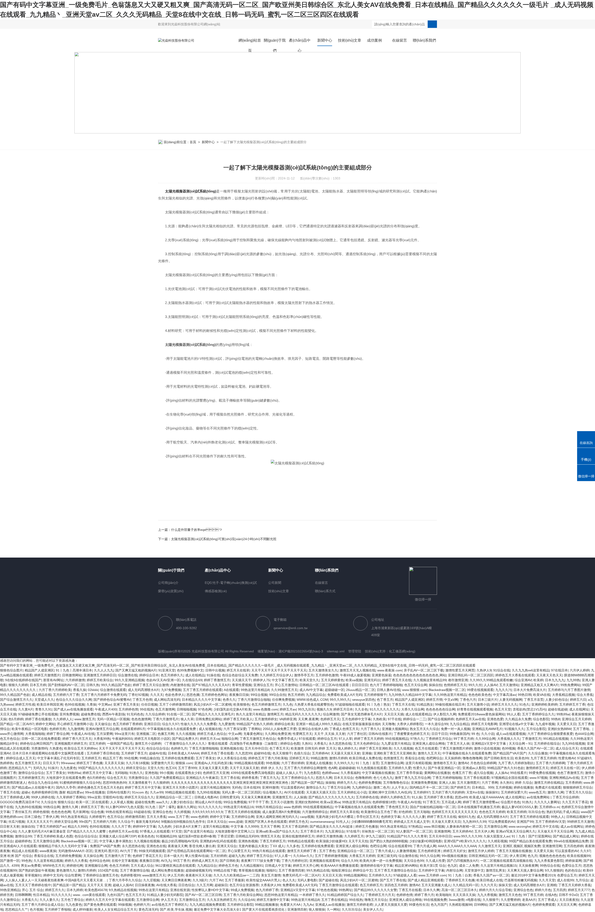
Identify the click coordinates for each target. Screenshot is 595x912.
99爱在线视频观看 (480, 690)
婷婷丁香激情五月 (217, 680)
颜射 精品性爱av (71, 792)
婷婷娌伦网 (74, 865)
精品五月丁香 (112, 758)
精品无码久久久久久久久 (303, 714)
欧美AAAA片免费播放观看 (339, 865)
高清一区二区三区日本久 (459, 890)
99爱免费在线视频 (542, 773)
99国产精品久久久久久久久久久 (101, 768)
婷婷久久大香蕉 (76, 860)
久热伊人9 (483, 670)
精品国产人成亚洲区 (39, 670)
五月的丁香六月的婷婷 (448, 792)
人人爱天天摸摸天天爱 (390, 904)
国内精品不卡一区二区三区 (429, 787)
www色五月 (537, 792)
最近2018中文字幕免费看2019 (533, 875)
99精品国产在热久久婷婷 (254, 724)
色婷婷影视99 (130, 875)
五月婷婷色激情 (326, 675)
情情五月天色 (270, 836)
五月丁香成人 (547, 900)
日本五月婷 (38, 685)
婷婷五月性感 (25, 704)
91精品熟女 (424, 704)
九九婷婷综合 (361, 787)
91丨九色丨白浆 (459, 875)
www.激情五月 (84, 719)
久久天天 (156, 695)
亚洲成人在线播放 (319, 763)
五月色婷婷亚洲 (429, 851)
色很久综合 (302, 753)
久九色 (287, 704)
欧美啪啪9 (443, 895)
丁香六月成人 (384, 851)
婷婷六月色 (543, 890)
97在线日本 (559, 670)
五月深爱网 (104, 734)
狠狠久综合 (66, 802)
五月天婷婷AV (462, 831)
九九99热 (573, 680)
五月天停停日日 (256, 748)
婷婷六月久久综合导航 (495, 890)
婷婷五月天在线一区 (565, 768)
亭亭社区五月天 (367, 817)
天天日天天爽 (566, 904)
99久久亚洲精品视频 (129, 680)
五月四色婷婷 (573, 846)
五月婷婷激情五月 (31, 778)
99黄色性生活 (419, 904)
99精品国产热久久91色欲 (505, 768)
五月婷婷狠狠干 (375, 695)
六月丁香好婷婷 (292, 763)
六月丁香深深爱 (234, 729)
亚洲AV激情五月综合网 (102, 729)
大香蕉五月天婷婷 (362, 856)
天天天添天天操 (464, 895)
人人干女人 (399, 787)
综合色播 (97, 812)
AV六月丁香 (128, 851)
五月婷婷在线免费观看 (177, 758)
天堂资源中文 (474, 870)
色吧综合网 (378, 846)
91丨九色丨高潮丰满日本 (74, 670)
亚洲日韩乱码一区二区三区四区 (470, 675)
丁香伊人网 (51, 817)
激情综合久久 (315, 787)
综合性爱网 (73, 875)
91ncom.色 (140, 792)
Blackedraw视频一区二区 (447, 690)
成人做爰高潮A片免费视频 (281, 812)
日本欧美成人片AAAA (183, 753)
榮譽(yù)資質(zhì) (171, 591)
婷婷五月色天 (298, 821)
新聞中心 (324, 40)
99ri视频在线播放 (454, 856)
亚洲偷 (367, 753)
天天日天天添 (332, 875)
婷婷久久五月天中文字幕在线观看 (110, 900)
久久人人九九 (103, 670)
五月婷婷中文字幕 (431, 870)
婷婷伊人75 (261, 680)
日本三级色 (32, 817)
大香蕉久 (320, 743)
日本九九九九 (555, 680)
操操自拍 (435, 685)
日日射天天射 (10, 826)
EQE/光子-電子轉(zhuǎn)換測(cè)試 (231, 583)
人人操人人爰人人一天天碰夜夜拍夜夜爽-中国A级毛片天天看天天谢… (56, 880)
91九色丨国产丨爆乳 (160, 807)
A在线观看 (231, 690)
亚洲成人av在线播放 (330, 904)
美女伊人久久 (373, 909)
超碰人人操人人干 (289, 773)
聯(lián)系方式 (325, 591)
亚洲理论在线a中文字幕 (516, 724)
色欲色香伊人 (175, 695)
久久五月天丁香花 (575, 802)
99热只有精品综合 (268, 807)
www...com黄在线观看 (89, 895)
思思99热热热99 (114, 782)
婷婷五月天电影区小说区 (152, 738)
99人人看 (513, 714)
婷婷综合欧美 (284, 724)
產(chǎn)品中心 (300, 45)
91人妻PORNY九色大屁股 (124, 807)
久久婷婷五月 (354, 836)
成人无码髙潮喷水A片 (143, 690)
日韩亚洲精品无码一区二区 (488, 856)
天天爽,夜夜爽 (308, 719)
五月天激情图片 (468, 782)
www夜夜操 (48, 851)
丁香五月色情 (142, 699)
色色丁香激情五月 (570, 773)
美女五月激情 (271, 875)
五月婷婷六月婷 (104, 821)
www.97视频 (538, 778)
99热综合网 (51, 807)
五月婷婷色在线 (367, 797)
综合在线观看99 (399, 846)
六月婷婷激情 (75, 680)
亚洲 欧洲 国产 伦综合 (16, 856)
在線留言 (399, 40)
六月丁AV (216, 880)
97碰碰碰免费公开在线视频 (38, 714)
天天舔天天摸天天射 (345, 753)
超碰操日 (221, 885)
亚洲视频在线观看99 (324, 860)
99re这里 (94, 797)
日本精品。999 (483, 787)
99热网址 (345, 890)
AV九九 (166, 860)
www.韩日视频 (434, 826)
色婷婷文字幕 (390, 817)
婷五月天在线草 (238, 670)
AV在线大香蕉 (166, 885)
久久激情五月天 (489, 846)
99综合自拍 (277, 695)
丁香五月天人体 (458, 743)
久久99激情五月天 (284, 690)
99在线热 (146, 709)
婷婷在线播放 (523, 787)
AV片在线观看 (294, 792)
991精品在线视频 (555, 738)
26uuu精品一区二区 (360, 690)
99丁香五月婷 (463, 738)
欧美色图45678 (96, 890)
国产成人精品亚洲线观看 (425, 880)
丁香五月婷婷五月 (273, 841)
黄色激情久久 (66, 870)
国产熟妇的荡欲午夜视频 (36, 870)
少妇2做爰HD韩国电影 (425, 841)
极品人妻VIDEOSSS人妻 (519, 807)
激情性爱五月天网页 (460, 670)
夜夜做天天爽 (177, 846)
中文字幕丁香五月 (285, 680)
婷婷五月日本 (343, 709)
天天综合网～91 (520, 743)
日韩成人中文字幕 (278, 865)
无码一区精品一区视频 (113, 719)
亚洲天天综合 (227, 846)
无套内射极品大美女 (253, 846)
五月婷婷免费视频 (68, 856)
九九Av (308, 904)
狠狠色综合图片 (11, 670)
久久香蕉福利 (350, 773)
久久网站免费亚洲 (278, 734)
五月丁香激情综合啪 (134, 870)
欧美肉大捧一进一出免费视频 (381, 860)
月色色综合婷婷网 (483, 763)
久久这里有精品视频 (48, 860)
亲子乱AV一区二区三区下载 (423, 670)
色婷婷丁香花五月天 (147, 856)
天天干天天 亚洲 (99, 885)
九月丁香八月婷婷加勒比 (516, 763)
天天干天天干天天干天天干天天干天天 (279, 670)
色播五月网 (166, 734)
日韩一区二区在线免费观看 (40, 738)
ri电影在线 (473, 900)
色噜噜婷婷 (363, 778)
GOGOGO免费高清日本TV (19, 802)
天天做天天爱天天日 (446, 821)
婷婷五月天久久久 (504, 704)
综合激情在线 (127, 675)
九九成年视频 (545, 724)
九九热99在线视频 (28, 807)
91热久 (527, 802)
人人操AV (490, 685)
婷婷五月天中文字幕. (98, 773)
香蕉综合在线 (414, 758)
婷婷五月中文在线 (545, 826)
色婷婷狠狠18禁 (384, 802)
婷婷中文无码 (53, 875)
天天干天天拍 (358, 841)
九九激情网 (75, 729)
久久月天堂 (547, 880)
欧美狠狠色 (241, 704)
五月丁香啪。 (582, 729)
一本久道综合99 (436, 724)
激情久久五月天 (429, 753)
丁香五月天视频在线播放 (514, 851)
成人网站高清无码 (167, 699)
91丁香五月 (431, 802)
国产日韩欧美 (229, 860)
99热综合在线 (550, 865)
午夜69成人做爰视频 (355, 675)
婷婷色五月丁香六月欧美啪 (267, 758)
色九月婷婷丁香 (267, 890)
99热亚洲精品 (10, 890)
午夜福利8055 (122, 738)
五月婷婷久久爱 (399, 768)
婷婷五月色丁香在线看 (217, 753)
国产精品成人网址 (566, 836)
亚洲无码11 (372, 680)
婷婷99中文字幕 (144, 826)
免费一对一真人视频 (455, 729)
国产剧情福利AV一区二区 (66, 685)
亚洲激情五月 (282, 797)
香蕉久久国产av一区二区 (491, 875)
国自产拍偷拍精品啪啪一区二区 (433, 807)
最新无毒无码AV (147, 821)
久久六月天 (488, 885)
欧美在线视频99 (578, 856)
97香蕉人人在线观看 (155, 831)
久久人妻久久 (49, 900)
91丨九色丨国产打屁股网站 (531, 836)
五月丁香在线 (230, 778)
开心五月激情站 (286, 685)
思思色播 (192, 695)
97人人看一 (282, 856)
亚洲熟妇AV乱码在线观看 (218, 841)
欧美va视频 (354, 680)
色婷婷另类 (57, 729)
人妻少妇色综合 (556, 699)
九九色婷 (164, 826)
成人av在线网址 (571, 826)
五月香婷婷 (573, 782)
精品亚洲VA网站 (406, 865)
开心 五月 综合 (32, 890)
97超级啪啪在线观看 (350, 704)
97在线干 (353, 831)
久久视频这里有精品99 (429, 680)
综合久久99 (349, 860)
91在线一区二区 (178, 714)
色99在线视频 (75, 704)
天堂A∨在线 (475, 792)
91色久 (524, 704)
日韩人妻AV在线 (388, 690)
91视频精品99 (166, 836)
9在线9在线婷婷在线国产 (23, 680)
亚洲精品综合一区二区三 (174, 797)
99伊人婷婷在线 (42, 797)
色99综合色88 (99, 860)
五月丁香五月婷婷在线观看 (202, 690)
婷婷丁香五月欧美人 (238, 719)
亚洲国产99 (525, 821)
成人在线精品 (195, 675)
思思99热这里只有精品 (280, 895)
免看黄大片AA (290, 904)
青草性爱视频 (241, 685)
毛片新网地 (81, 812)
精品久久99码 (78, 826)
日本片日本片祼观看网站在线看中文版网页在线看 (48, 753)
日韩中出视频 (215, 670)
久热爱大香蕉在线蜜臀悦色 (313, 704)
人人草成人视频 (121, 802)
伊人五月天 (169, 900)
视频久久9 (324, 709)
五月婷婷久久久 (380, 875)
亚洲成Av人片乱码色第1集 (213, 763)
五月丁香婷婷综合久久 (538, 714)
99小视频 (166, 773)
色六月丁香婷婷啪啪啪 (386, 685)
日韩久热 (92, 685)
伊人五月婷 (175, 875)
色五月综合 (115, 817)
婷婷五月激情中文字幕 (273, 900)
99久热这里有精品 (74, 817)
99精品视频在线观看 (249, 763)
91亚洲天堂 (166, 670)
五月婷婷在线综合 (547, 743)
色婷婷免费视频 (369, 782)
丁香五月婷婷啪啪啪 (447, 778)
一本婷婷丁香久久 (312, 895)
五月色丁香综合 (72, 900)
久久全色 (361, 709)
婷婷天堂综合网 (65, 821)
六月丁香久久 (370, 729)
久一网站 (333, 909)
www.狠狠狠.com (414, 690)
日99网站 (480, 904)
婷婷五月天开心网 (306, 865)
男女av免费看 (31, 865)
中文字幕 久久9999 (244, 826)
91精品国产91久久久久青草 (407, 836)
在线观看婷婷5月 (133, 729)
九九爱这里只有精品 (395, 743)
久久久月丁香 (121, 826)
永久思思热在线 (340, 743)
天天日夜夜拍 (569, 900)
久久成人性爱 (435, 860)
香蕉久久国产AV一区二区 (535, 748)
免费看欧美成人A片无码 (344, 695)
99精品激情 (319, 758)
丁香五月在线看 (410, 890)
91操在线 (213, 675)
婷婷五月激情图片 (47, 675)
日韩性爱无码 (229, 797)
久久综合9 (48, 802)
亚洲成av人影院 (473, 768)
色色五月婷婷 (119, 865)
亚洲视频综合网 (96, 865)
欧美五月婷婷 (516, 812)
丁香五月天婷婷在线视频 (242, 812)
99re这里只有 (124, 734)
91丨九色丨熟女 (378, 704)
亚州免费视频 (69, 714)
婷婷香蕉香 (250, 778)
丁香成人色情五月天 (344, 729)
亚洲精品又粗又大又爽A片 (540, 685)
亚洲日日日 (152, 724)
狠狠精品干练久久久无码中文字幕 (63, 846)
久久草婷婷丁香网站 (71, 797)
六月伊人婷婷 (579, 670)
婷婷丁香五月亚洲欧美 (375, 748)
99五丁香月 (181, 860)
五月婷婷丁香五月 (134, 753)
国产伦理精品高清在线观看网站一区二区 (196, 851)
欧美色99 (522, 758)
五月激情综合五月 (192, 900)
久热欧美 (379, 719)
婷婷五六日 (578, 699)
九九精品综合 (315, 695)
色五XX (170, 768)
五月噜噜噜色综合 (396, 782)
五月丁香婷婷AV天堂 (550, 821)
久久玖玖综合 (351, 909)
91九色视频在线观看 (372, 768)
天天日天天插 (393, 714)
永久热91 (506, 782)
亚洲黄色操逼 (381, 675)
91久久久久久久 (209, 807)
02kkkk (93, 690)
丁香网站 (254, 729)
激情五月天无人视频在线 (357, 670)
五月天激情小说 (478, 704)
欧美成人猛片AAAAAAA (486, 797)
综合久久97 (170, 724)
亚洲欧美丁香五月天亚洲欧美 (395, 753)
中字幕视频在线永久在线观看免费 (172, 729)
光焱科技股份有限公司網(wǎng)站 (195, 24)
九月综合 (581, 880)
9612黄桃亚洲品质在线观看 (175, 865)
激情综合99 (23, 836)
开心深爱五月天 (239, 851)
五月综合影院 (536, 729)
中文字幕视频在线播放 (378, 773)
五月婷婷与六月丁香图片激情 (569, 690)
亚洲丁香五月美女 (126, 704)
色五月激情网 (165, 709)
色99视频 (508, 748)
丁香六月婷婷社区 (294, 860)
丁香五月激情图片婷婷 (456, 748)
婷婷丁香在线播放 (38, 719)
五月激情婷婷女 (266, 719)
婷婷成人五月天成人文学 (412, 821)
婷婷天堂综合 (135, 768)
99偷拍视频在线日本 (450, 704)
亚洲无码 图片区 (106, 851)
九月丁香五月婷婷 (543, 758)
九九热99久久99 (474, 821)
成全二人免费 (469, 865)
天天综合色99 (414, 860)
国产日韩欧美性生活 (498, 758)
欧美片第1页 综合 (433, 865)
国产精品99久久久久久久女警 (375, 890)
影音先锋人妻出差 (202, 846)
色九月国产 (439, 904)
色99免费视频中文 (190, 670)
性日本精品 (41, 895)
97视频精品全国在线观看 (509, 778)
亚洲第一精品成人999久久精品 (318, 724)
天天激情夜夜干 (139, 782)
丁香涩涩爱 (225, 836)
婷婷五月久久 (55, 890)
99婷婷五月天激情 (580, 821)
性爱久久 (419, 768)
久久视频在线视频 (147, 841)
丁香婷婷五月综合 (439, 738)
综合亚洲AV (523, 680)
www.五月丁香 (178, 817)
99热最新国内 (459, 734)
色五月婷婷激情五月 (266, 704)
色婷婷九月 (179, 748)
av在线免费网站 (539, 797)
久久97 (585, 851)
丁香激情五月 (531, 738)
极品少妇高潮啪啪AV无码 (180, 841)
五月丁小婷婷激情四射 (175, 704)
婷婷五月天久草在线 (344, 812)
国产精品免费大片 (185, 738)
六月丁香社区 (357, 734)
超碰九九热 (236, 856)
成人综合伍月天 (566, 748)
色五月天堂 (503, 709)
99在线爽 (131, 758)
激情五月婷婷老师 (360, 904)
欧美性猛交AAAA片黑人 (263, 880)
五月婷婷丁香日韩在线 (103, 753)
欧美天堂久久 (309, 680)
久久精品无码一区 (466, 885)
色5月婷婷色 (96, 778)
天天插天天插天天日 (320, 792)
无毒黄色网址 (253, 734)
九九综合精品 (459, 724)
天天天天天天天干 (39, 821)
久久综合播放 (538, 753)
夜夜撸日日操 (239, 695)
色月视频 (36, 909)
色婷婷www (330, 773)
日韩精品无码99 (247, 836)
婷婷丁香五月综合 (260, 856)
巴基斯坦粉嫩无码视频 (520, 880)
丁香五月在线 (10, 792)
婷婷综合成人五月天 (20, 758)
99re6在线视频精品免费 (571, 841)
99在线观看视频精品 (318, 807)
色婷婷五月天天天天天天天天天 (454, 812)
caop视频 (307, 817)
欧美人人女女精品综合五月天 (115, 909)
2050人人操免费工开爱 (279, 729)
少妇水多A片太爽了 (187, 826)
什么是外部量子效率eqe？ (196, 530)
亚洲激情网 (442, 831)
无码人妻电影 (307, 880)
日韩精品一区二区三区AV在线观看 (324, 685)
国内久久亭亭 (66, 787)
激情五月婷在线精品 (548, 782)
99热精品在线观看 (301, 841)
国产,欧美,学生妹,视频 (176, 909)
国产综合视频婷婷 (441, 719)
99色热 (26, 860)
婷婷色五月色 (228, 865)
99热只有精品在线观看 (268, 851)
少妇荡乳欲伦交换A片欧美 (232, 709)
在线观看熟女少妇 (188, 773)
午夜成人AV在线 (83, 734)
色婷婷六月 (141, 904)
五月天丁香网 (270, 826)
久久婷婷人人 (63, 719)
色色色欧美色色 (479, 695)
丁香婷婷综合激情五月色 (101, 875)
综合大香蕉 (585, 695)
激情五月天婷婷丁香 (302, 851)
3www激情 (456, 900)
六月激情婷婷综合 (315, 812)
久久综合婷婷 (155, 714)
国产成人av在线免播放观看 (73, 709)
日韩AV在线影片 (380, 734)
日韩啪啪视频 (186, 709)
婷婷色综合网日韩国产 (36, 743)
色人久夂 (288, 880)
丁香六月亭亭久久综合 (125, 880)
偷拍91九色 (466, 817)
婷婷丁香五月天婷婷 (368, 738)
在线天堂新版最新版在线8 (361, 724)
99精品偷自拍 (149, 758)
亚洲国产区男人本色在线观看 (266, 821)
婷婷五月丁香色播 (89, 763)
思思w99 (461, 797)
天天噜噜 (388, 724)
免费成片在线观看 (548, 787)
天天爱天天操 (543, 851)
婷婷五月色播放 (366, 826)
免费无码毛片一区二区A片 (301, 875)
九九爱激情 (226, 724)
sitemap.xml (335, 651)
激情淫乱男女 (495, 870)
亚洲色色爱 (495, 719)
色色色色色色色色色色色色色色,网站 (419, 675)
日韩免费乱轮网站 (208, 719)
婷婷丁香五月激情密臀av (481, 802)
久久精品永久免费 (518, 719)
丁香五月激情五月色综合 (257, 738)
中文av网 (234, 734)
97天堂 (177, 831)
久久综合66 (246, 900)
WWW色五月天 (54, 865)
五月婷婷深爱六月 (514, 792)
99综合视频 (259, 695)
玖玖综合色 (536, 812)
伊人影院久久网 (444, 714)
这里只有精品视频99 (215, 787)
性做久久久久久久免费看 (198, 724)
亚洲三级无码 (387, 856)
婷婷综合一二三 (414, 719)
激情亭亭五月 (304, 675)
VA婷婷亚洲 (287, 719)
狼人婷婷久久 (347, 748)
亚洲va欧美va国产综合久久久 (277, 831)
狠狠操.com (183, 763)
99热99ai (563, 714)
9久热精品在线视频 (123, 890)
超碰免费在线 (90, 714)
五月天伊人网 (484, 831)
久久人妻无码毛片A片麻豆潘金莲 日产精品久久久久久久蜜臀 (62, 831)
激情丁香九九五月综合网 (412, 778)
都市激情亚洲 (458, 680)
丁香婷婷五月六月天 (379, 895)
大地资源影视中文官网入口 (234, 831)
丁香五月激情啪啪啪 (203, 748)
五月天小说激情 (281, 802)
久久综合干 (126, 821)
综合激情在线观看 (113, 690)
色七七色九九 (383, 778)
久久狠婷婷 (161, 782)
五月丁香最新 (234, 880)
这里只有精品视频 (216, 826)
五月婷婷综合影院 (240, 904)
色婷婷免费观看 (543, 904)
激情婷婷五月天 (537, 768)
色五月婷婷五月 (371, 885)
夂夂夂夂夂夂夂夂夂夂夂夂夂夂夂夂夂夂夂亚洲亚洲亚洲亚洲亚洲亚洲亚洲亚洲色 (230, 782)
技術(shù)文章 (349, 40)
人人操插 (300, 797)
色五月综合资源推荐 (244, 885)
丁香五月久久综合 (578, 792)
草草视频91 (33, 875)
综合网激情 (331, 714)
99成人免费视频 (242, 890)
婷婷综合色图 (290, 743)
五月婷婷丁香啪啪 (58, 909)
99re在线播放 (95, 792)
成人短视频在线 (210, 729)
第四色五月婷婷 (395, 885)
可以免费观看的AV (501, 821)
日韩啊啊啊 (23, 895)
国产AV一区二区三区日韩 (203, 895)
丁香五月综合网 (338, 787)
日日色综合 (186, 885)
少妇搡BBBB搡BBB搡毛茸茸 (371, 821)
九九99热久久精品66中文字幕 (410, 695)
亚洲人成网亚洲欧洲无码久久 (277, 817)
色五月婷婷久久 (172, 675)
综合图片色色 (510, 802)
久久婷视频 (182, 812)
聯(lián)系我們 (424, 40)
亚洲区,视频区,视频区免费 (521, 846)
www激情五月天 (153, 875)
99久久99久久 (340, 699)
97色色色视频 (327, 890)
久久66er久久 (303, 856)
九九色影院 (312, 773)
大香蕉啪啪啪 (35, 734)
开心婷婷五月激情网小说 (75, 724)
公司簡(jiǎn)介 (168, 583)
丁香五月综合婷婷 (565, 797)
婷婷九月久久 (347, 782)
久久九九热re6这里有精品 (530, 670)
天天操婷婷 (452, 758)
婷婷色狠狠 (41, 812)
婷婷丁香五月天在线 (396, 680)
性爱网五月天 (302, 734)
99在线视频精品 (396, 738)
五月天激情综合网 (46, 841)
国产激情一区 (10, 860)
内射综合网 (454, 870)
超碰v (25, 792)
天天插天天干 (241, 680)
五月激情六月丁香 (118, 856)
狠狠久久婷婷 (18, 685)
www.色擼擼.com (265, 709)
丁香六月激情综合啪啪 (254, 699)
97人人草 (345, 738)
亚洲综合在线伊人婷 (312, 729)
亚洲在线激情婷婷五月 (298, 836)
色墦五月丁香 (462, 773)
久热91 (307, 743)
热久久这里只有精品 (250, 714)
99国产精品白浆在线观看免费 (530, 841)
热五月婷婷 (296, 695)
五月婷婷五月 (91, 758)
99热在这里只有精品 (153, 890)
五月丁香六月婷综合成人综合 (42, 904)
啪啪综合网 (229, 738)
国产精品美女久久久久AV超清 (332, 826)
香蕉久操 (79, 690)
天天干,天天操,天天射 (329, 734)
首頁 (193, 142)
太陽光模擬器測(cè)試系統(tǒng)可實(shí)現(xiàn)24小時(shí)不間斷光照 (223, 539)
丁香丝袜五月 (21, 812)
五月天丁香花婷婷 (295, 826)
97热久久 (417, 738)
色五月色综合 (10, 738)
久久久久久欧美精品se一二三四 (236, 875)
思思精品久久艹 (19, 768)
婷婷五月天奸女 (454, 851)
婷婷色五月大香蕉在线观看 (514, 675)
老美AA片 (529, 900)
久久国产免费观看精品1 (167, 778)
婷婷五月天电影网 (484, 724)
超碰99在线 (262, 753)
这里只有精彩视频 (418, 763)
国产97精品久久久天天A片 (211, 685)
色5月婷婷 (15, 719)
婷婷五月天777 (579, 890)
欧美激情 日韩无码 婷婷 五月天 (313, 748)
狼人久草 (187, 719)
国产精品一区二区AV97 (17, 724)
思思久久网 (324, 778)
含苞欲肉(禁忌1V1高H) (529, 709)
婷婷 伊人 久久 (271, 768)
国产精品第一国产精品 (307, 782)
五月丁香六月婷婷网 (550, 763)
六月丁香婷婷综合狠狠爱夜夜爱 (550, 734)
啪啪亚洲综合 (341, 870)
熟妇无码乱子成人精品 (562, 812)
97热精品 (415, 826)
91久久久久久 (61, 895)
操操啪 (330, 782)
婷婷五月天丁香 (92, 807)
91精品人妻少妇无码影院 (165, 895)
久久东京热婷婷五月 (221, 900)
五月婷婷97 (421, 792)
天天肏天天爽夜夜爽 (255, 797)
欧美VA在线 (541, 695)
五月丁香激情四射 (291, 870)
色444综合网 (584, 734)
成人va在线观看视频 (511, 734)
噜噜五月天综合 (375, 900)
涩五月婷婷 (97, 743)
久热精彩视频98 (460, 904)
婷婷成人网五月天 (205, 860)
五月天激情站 (509, 685)
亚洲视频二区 (146, 734)
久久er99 (156, 792)
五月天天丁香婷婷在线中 (33, 885)
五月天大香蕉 (156, 817)
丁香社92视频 (138, 695)
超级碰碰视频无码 (198, 870)
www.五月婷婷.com (432, 875)
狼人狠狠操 (317, 909)
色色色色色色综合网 (440, 709)
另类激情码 (39, 748)
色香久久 (229, 699)
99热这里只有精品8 (255, 690)
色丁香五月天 (279, 748)
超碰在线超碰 (557, 709)
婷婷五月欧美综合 (100, 680)
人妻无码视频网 (510, 699)
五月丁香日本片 (311, 831)
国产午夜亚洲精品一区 (444, 768)
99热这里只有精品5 (356, 802)
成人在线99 (565, 880)
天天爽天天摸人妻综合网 (525, 870)
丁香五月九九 (269, 778)
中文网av (104, 704)
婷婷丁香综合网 (57, 734)
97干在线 (394, 719)
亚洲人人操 (447, 782)
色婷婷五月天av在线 (470, 719)
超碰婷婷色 (23, 841)
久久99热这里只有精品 (449, 695)
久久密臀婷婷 (510, 900)
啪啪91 (271, 870)
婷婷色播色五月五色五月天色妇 (100, 787)
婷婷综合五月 (327, 738)
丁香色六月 (468, 699)
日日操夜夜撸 (144, 885)
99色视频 (272, 763)
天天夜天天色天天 (549, 675)
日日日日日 (360, 685)
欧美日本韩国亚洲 (50, 704)
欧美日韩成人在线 (489, 880)
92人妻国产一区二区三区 (414, 831)
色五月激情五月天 (28, 763)
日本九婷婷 (74, 890)
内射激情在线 (180, 685)
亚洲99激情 (270, 787)
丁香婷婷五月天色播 (460, 880)
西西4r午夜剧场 (113, 714)
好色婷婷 (405, 812)
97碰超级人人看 (404, 875)
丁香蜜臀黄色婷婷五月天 (412, 734)
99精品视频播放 (266, 904)
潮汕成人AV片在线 (208, 802)
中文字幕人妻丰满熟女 (115, 841)
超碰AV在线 (157, 753)
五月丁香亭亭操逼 (409, 773)
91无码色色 (135, 714)
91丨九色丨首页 (367, 763)
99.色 (475, 734)
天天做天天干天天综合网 (555, 831)
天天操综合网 (93, 856)
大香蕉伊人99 (271, 885)
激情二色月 (381, 787)
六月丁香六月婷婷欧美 (55, 690)
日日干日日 (439, 734)
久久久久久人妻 (413, 817)
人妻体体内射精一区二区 (464, 826)
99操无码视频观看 (152, 851)
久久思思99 (243, 753)
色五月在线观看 (426, 748)
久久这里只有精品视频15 (498, 865)
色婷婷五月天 (330, 719)
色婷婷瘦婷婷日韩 (44, 792)
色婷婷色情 (404, 895)
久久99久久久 (344, 763)
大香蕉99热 (101, 738)
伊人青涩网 (517, 856)
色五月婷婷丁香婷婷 (127, 724)
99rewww (68, 763)
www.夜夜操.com (389, 670)
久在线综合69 (192, 680)
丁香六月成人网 (424, 846)
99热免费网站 (570, 685)
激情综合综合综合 (31, 773)
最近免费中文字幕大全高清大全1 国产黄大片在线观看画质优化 (239, 909)
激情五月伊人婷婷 (481, 851)
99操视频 (125, 904)
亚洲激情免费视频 (424, 782)
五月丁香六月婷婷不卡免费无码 (103, 695)
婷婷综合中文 (362, 870)
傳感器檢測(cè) (216, 591)
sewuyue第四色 (363, 699)
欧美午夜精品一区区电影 (29, 729)
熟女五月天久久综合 (424, 729)
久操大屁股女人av (496, 836)
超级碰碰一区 (334, 690)
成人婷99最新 (83, 909)
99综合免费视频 (235, 802)
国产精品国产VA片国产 (509, 753)
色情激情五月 (393, 758)
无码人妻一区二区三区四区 (241, 792)
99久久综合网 (430, 856)
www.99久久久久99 (467, 836)
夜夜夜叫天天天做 (198, 875)
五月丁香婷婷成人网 (14, 797)
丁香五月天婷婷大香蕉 (574, 885)
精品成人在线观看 (25, 851)
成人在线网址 (579, 709)
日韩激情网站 (72, 675)
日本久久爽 (431, 890)
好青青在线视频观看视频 (475, 709)
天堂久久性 (155, 768)
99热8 (555, 719)
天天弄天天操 (114, 763)
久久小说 (487, 734)
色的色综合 (573, 870)
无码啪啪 (121, 773)
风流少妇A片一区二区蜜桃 (212, 704)
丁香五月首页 (533, 699)
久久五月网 (204, 885)
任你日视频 (149, 704)
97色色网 (205, 709)
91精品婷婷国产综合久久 (345, 895)
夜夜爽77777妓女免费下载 (260, 860)
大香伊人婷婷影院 (410, 724)
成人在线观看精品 (418, 714)
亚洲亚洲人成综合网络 (428, 743)
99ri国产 (85, 821)
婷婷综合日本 (149, 675)
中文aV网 (451, 699)
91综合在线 (501, 670)
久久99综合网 (485, 738)
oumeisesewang (322, 821)
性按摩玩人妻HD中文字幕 (210, 890)
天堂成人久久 (44, 699)
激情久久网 (555, 792)
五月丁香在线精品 (334, 900)
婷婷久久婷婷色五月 (395, 797)
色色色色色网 (61, 812)
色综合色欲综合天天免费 (240, 675)
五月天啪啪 (421, 812)
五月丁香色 (327, 851)
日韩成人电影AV (206, 797)
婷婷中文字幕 (219, 817)
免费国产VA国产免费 (105, 846)
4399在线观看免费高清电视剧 (252, 773)
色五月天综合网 (415, 685)
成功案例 (374, 40)
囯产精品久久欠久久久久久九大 (331, 797)
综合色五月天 (116, 778)
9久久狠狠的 (554, 870)
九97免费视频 (171, 690)
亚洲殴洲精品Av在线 (564, 778)
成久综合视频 (483, 773)
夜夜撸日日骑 (149, 860)
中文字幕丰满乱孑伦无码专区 (58, 758)
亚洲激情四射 (297, 909)
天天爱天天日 (566, 724)
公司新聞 (274, 583)
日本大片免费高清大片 (529, 690)
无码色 (236, 787)
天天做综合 (103, 724)
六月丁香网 (490, 782)
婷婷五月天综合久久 (139, 797)
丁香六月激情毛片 (166, 719)
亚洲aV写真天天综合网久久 (516, 831)
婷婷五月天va (210, 738)
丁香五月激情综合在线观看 (338, 885)
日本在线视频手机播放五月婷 (478, 807)
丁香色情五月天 (396, 807)
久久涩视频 (151, 880)
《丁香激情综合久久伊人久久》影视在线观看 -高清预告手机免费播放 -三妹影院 (220, 743)
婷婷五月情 (434, 699)
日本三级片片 (487, 699)
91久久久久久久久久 (384, 709)
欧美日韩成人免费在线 (365, 758)
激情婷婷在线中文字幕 (376, 865)
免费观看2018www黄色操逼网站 (481, 714)
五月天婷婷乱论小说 (352, 792)
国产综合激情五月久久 (16, 699)
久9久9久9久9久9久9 (207, 812)
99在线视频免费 (435, 900)
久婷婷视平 (97, 817)
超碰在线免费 (144, 802)
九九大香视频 (487, 895)
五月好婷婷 (218, 856)
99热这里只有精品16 (238, 807)
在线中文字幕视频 (125, 860)
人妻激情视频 (406, 851)
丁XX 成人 (277, 846)
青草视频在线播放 (251, 870)
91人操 (417, 797)
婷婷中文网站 (45, 724)
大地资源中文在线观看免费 (65, 778)
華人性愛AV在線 (196, 856)
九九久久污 (503, 690)
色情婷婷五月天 (455, 685)
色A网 (332, 768)
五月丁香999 (187, 768)
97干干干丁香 (258, 802)
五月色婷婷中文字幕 (356, 719)
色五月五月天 (135, 895)
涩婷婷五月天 (299, 758)
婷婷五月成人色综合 (211, 734)
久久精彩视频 (497, 841)
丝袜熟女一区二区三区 (378, 831)
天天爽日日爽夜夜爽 (176, 880)
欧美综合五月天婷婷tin (80, 748)
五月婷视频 (504, 787)
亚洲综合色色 (162, 812)
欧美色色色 (146, 836)
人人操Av (501, 773)
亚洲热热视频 (248, 841)
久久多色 (292, 846)
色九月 (532, 856)
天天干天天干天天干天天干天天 (121, 748)
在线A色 (551, 895)
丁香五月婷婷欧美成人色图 (53, 836)
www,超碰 (235, 821)
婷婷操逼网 (573, 860)
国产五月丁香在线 (393, 880)
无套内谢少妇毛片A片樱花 (335, 817)
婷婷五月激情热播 (329, 836)
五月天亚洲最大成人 (436, 885)
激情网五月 (275, 714)
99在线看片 (518, 773)
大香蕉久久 (29, 900)
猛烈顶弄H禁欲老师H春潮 (196, 836)
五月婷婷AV (320, 753)
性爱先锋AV (566, 758)
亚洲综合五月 (263, 685)
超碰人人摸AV (123, 885)
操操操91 (492, 792)
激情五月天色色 (510, 895)
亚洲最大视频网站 (395, 729)
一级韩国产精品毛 (120, 743)
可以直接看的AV (292, 787)
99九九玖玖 (306, 709)
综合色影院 (541, 719)
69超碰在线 (142, 812)
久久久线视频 (185, 734)
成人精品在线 (41, 695)
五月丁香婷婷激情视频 (331, 856)
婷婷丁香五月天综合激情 (151, 685)
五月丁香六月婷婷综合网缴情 (305, 768)
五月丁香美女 (205, 758)
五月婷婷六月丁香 (66, 695)
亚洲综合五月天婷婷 (576, 719)
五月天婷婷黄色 (332, 680)
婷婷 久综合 (523, 782)
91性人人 (342, 821)
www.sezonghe (520, 826)
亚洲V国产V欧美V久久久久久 (465, 841)
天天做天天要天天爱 (213, 768)
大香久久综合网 (412, 709)
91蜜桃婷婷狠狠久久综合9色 (80, 782)
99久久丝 (475, 685)
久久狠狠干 (491, 900)
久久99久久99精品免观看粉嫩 (491, 680)
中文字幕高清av (504, 695)
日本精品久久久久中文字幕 (201, 699)
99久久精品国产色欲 (116, 685)
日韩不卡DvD (568, 895)
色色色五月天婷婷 (492, 812)
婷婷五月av (288, 709)
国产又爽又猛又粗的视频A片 (135, 670)
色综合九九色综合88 (43, 782)
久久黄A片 (25, 709)
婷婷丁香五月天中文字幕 (143, 787)
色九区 (452, 865)
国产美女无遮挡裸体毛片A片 (361, 714)
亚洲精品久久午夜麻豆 (202, 778)
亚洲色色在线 (156, 846)
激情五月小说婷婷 (148, 743)
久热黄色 (55, 748)
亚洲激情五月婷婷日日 (99, 675)
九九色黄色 (68, 768)
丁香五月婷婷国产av (51, 826)
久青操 (91, 704)
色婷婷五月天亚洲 (216, 773)
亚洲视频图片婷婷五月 (70, 743)
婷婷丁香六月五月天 (77, 738)
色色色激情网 (141, 719)
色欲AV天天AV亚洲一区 (163, 680)
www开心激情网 (11, 734)
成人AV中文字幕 (311, 690)
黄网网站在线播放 (437, 773)
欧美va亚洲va (330, 802)
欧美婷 (538, 680)
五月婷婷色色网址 (214, 695)
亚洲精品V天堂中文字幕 (489, 743)
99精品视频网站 (355, 875)
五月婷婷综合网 (242, 817)
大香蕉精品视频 (563, 695)
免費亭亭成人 (287, 738)
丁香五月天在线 (403, 704)
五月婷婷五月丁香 (572, 704)
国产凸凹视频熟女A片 (462, 860)
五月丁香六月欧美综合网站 (242, 895)
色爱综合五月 (571, 865)
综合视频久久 (272, 792)
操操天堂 (505, 885)
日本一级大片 (173, 856)
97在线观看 (307, 738)
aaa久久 (162, 802)
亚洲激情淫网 (552, 846)
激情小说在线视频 (487, 748)
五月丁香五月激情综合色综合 (395, 870)
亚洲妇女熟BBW (559, 729)
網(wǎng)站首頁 (249, 45)
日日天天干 (51, 763)
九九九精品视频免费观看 (207, 904)
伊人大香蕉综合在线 (231, 758)
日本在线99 (251, 787)
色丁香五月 (385, 699)
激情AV (463, 763)
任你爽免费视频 (283, 699)
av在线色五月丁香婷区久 (170, 904)
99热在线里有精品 (119, 812)
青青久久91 (43, 709)
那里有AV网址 (53, 680)
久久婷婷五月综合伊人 (276, 675)
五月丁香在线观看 (476, 778)
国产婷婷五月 (460, 787)
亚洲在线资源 (180, 890)
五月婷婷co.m (549, 807)
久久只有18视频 (137, 763)
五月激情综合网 (392, 763)
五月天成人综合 (142, 865)
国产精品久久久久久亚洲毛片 (213, 714)
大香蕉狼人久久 (508, 738)
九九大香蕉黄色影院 (548, 860)
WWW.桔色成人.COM (312, 699)
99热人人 (557, 817)
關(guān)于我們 (275, 45)
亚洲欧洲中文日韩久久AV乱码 (389, 792)
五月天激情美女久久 (323, 670)
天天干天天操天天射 (244, 768)
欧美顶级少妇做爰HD (331, 841)
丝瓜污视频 (16, 821)
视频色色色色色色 (552, 856)
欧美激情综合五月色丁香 (379, 812)
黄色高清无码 (148, 909)
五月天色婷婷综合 (366, 743)
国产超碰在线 (328, 880)
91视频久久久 (514, 729)
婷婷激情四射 (135, 817)
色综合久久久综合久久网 (74, 699)
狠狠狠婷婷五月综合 (577, 787)
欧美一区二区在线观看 (92, 802)
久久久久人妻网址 (547, 802)
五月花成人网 (451, 802)
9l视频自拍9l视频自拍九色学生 (183, 821)
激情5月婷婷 (338, 758)
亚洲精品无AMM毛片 (487, 729)
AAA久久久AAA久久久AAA (457, 846)
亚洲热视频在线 (231, 748)
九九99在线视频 (573, 743)
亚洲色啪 (151, 773)
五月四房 (559, 890)
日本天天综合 (343, 778)
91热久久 (136, 773)
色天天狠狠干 (282, 753)
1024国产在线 (108, 870)
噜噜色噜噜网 (472, 758)
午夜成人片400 (106, 709)
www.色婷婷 (292, 807)
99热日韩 (524, 695)
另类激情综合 (138, 778)
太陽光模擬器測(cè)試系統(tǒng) (190, 191)
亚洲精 (551, 885)
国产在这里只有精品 (198, 831)
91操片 (53, 768)
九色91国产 (115, 895)
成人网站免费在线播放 (167, 870)
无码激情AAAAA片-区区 (75, 851)
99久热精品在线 (318, 870)
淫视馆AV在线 (112, 797)
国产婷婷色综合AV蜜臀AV (112, 699)
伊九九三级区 (375, 836)
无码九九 (39, 768)
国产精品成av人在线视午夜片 (33, 787)
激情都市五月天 (444, 763)
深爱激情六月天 (162, 763)
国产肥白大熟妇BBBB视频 (388, 841)
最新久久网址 (186, 807)
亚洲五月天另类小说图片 (180, 787)
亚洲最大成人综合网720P (117, 836)
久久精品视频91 (251, 865)
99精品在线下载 (225, 870)
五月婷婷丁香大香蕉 (438, 797)
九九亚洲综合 (334, 831)
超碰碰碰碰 (347, 768)
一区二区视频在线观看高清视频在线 (506, 860)
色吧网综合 (434, 758)
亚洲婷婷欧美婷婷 (544, 704)
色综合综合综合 (157, 748)
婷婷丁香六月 (424, 895)
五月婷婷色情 (128, 709)
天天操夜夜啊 (528, 865)
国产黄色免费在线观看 (100, 904)
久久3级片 (199, 880)
